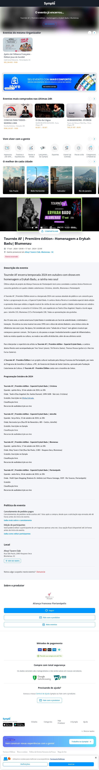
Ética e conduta (22, 752)
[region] (49, 762)
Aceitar (71, 764)
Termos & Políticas (57, 759)
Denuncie (40, 572)
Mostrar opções (89, 731)
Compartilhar (51, 231)
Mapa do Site (62, 752)
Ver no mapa (13, 561)
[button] (7, 759)
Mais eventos (51, 624)
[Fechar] (96, 757)
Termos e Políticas (9, 752)
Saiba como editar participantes (17, 534)
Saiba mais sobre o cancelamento (18, 520)
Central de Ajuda (43, 694)
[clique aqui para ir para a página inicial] (49, 3)
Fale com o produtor (51, 617)
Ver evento (49, 24)
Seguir (51, 610)
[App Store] (8, 724)
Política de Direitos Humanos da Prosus (42, 752)
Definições (25, 764)
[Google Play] (19, 724)
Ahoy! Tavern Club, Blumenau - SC (39, 252)
